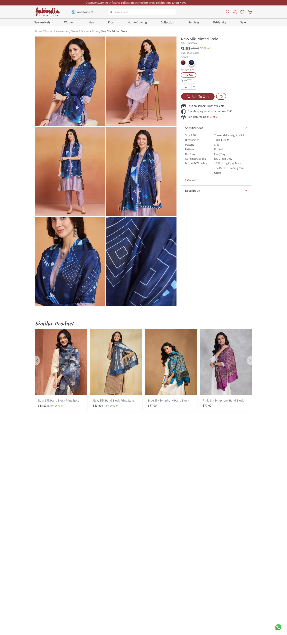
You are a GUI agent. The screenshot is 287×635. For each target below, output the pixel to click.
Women (48, 31)
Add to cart (200, 96)
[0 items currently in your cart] (249, 12)
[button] (183, 63)
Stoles (95, 31)
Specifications (194, 128)
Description (192, 191)
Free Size (189, 75)
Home (38, 31)
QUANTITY (186, 80)
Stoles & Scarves (80, 31)
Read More (212, 117)
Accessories (62, 31)
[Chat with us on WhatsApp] (278, 627)
